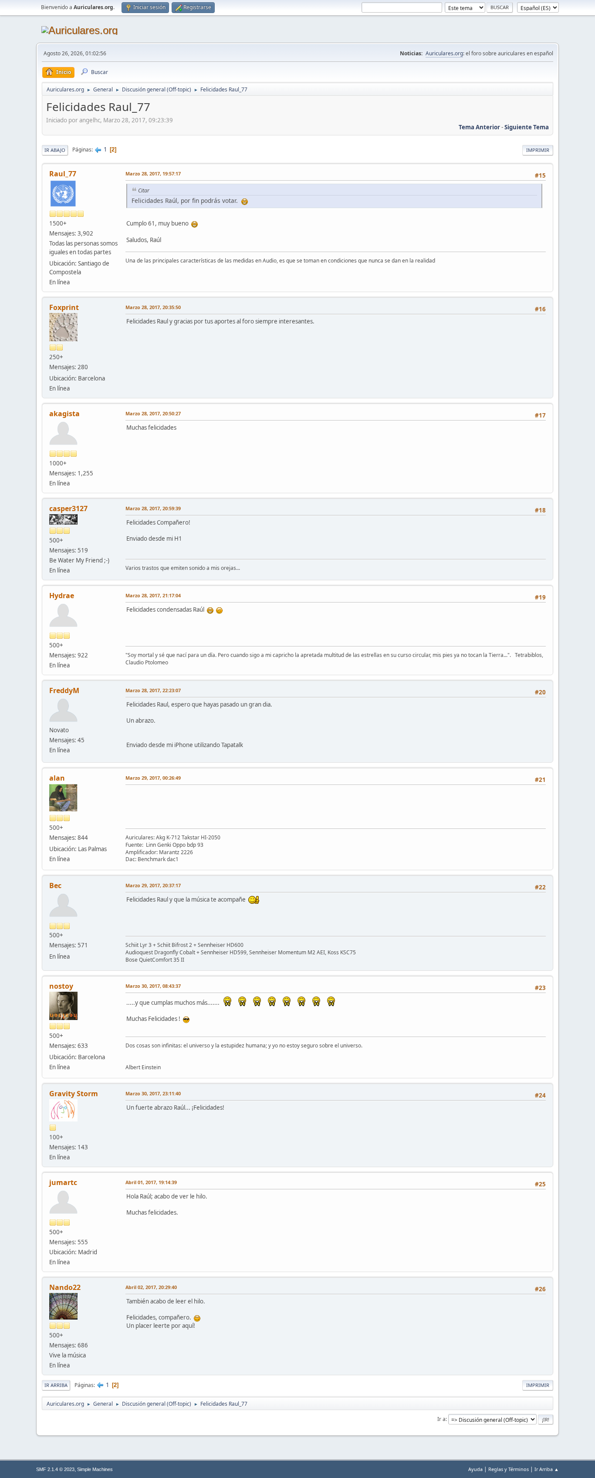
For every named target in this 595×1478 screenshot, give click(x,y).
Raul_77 (62, 173)
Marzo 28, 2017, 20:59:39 (153, 508)
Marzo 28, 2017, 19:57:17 (153, 173)
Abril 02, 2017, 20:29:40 (151, 1287)
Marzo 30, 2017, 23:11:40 (153, 1093)
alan (57, 778)
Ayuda (475, 1469)
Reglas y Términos (508, 1469)
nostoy (61, 986)
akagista (64, 413)
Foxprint (64, 307)
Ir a (441, 1419)
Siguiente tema (526, 127)
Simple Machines (95, 1469)
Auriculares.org (444, 53)
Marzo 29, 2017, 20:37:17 (153, 885)
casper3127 (68, 508)
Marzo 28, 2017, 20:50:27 (153, 413)
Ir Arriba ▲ (546, 1469)
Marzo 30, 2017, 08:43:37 (153, 986)
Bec (55, 885)
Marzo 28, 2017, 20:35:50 (153, 307)
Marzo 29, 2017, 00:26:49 (153, 777)
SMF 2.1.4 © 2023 (55, 1469)
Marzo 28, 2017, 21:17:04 (153, 595)
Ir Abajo (54, 150)
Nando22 (65, 1287)
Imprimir (537, 150)
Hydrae (61, 595)
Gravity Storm (73, 1093)
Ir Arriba (56, 1385)
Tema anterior (479, 127)
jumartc (63, 1182)
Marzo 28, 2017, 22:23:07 (153, 690)
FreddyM (64, 690)
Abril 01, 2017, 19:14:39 (151, 1182)
